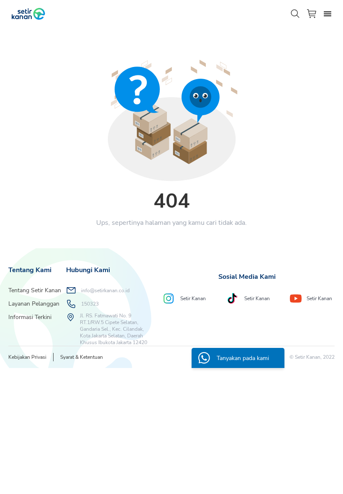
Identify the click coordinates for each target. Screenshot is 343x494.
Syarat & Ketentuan (81, 357)
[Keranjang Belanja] (312, 13)
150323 (90, 304)
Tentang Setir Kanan (34, 290)
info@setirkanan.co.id (105, 290)
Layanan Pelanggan (33, 304)
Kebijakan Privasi (27, 357)
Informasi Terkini (29, 317)
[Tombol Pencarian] (295, 14)
